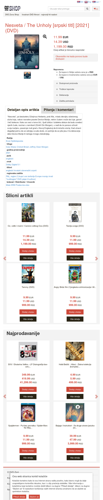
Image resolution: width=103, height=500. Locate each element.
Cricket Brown (23, 146)
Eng (89, 1)
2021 (8, 152)
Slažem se (34, 496)
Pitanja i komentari (58, 109)
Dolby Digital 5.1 (13, 164)
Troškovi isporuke (66, 89)
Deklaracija (64, 95)
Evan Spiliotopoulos (14, 140)
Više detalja (28, 258)
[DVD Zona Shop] (11, 8)
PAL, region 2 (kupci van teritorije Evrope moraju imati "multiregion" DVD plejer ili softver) (29, 177)
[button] (4, 258)
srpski (34, 170)
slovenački (26, 170)
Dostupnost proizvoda (68, 83)
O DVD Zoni (13, 472)
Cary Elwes (11, 146)
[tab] (76, 83)
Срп (97, 1)
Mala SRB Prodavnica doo (17, 184)
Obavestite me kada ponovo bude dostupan (72, 57)
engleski (9, 158)
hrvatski (17, 170)
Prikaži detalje (19, 496)
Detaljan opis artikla (23, 109)
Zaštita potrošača (66, 101)
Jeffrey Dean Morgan (39, 146)
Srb (81, 1)
